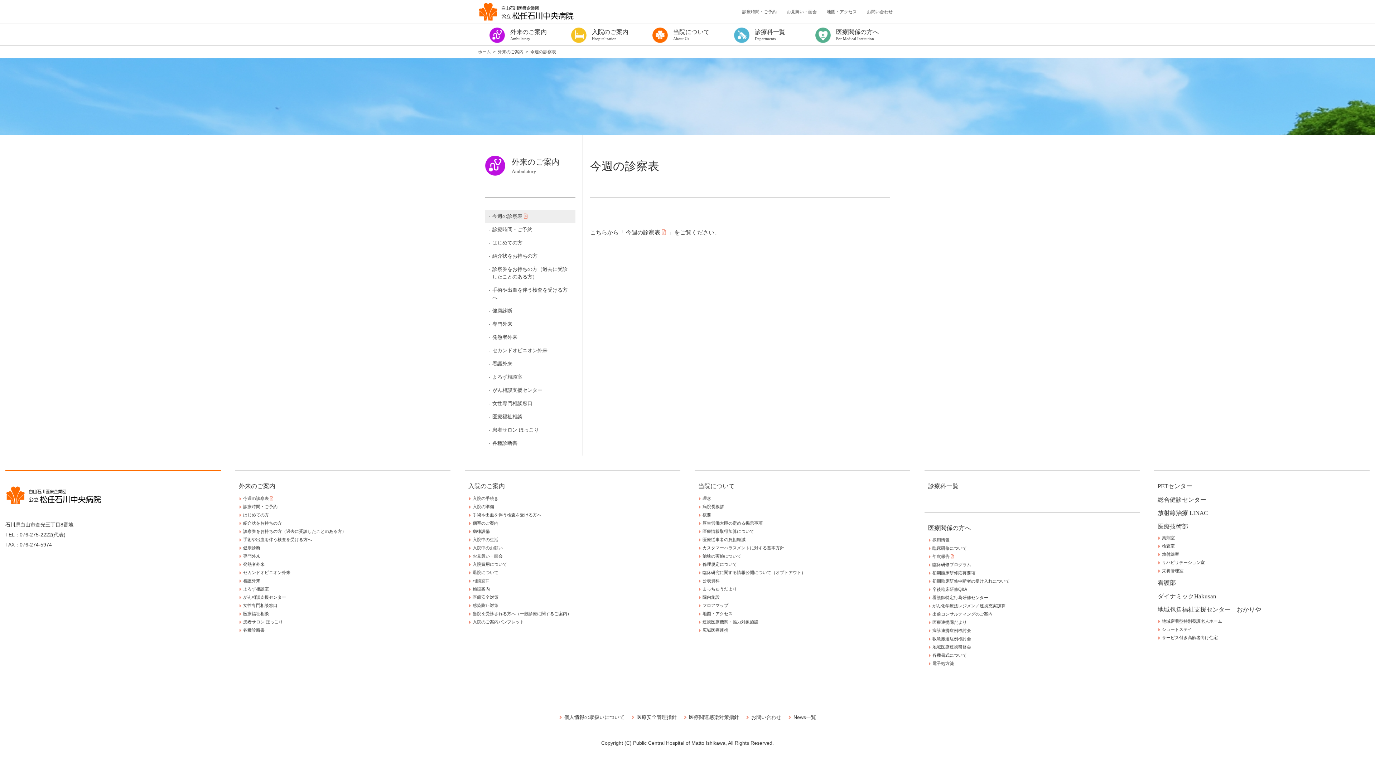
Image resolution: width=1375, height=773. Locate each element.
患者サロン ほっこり (515, 430)
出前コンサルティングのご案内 (962, 614)
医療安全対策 (485, 597)
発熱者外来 (504, 337)
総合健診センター (1182, 499)
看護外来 (502, 363)
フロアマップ (715, 605)
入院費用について (490, 564)
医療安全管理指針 (657, 717)
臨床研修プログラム (951, 564)
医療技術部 (1173, 526)
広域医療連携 (715, 630)
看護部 (1167, 582)
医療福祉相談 (507, 416)
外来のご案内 (257, 486)
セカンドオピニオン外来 (519, 350)
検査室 (1168, 546)
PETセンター (1175, 486)
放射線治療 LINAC (1183, 513)
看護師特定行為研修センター (960, 597)
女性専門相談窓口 (512, 403)
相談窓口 (481, 580)
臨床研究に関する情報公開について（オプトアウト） (754, 572)
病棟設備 (481, 531)
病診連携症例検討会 (951, 630)
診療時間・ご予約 (759, 11)
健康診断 (502, 310)
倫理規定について (720, 564)
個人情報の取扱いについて (594, 717)
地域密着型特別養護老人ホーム (1192, 621)
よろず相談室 (507, 377)
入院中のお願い (488, 547)
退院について (485, 572)
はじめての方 (507, 242)
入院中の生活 (485, 539)
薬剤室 (1168, 537)
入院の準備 (483, 506)
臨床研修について (949, 548)
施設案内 (481, 589)
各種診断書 (504, 443)
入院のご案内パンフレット (498, 621)
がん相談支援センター (517, 390)
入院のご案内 (486, 486)
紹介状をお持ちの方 (514, 256)
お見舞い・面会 (802, 11)
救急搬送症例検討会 (951, 638)
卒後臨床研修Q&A (949, 589)
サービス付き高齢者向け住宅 (1190, 637)
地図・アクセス (842, 11)
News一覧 (804, 717)
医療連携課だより (949, 622)
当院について (716, 486)
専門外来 (502, 324)
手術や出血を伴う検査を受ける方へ (530, 293)
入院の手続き (485, 498)
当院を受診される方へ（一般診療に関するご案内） (522, 613)
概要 (707, 514)
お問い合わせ (880, 11)
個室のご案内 (485, 523)
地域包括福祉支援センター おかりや (1209, 609)
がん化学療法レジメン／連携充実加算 (968, 605)
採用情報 (941, 540)
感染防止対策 (485, 605)
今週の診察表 (508, 216)
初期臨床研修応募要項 (953, 572)
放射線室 (1170, 554)
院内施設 (711, 597)
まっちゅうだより (720, 589)
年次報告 (941, 556)
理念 (707, 498)
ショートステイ (1177, 629)
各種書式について (949, 655)
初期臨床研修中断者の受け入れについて (971, 581)
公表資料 (711, 580)
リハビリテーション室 (1183, 562)
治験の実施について (722, 556)
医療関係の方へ (949, 528)
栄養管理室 (1172, 570)
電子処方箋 (943, 663)
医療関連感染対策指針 (714, 717)
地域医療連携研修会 (951, 647)
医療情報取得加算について (728, 531)
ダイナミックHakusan (1187, 596)
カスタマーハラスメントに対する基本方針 (743, 547)
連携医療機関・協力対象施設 (730, 621)
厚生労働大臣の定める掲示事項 (733, 523)
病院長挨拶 (713, 506)
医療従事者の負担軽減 (724, 539)
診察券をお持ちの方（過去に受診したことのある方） (530, 272)
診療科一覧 (943, 486)
